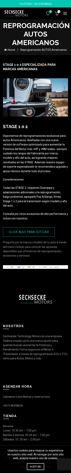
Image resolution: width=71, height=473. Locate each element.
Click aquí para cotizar (29, 232)
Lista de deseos (50, 11)
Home (11, 49)
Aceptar (35, 466)
